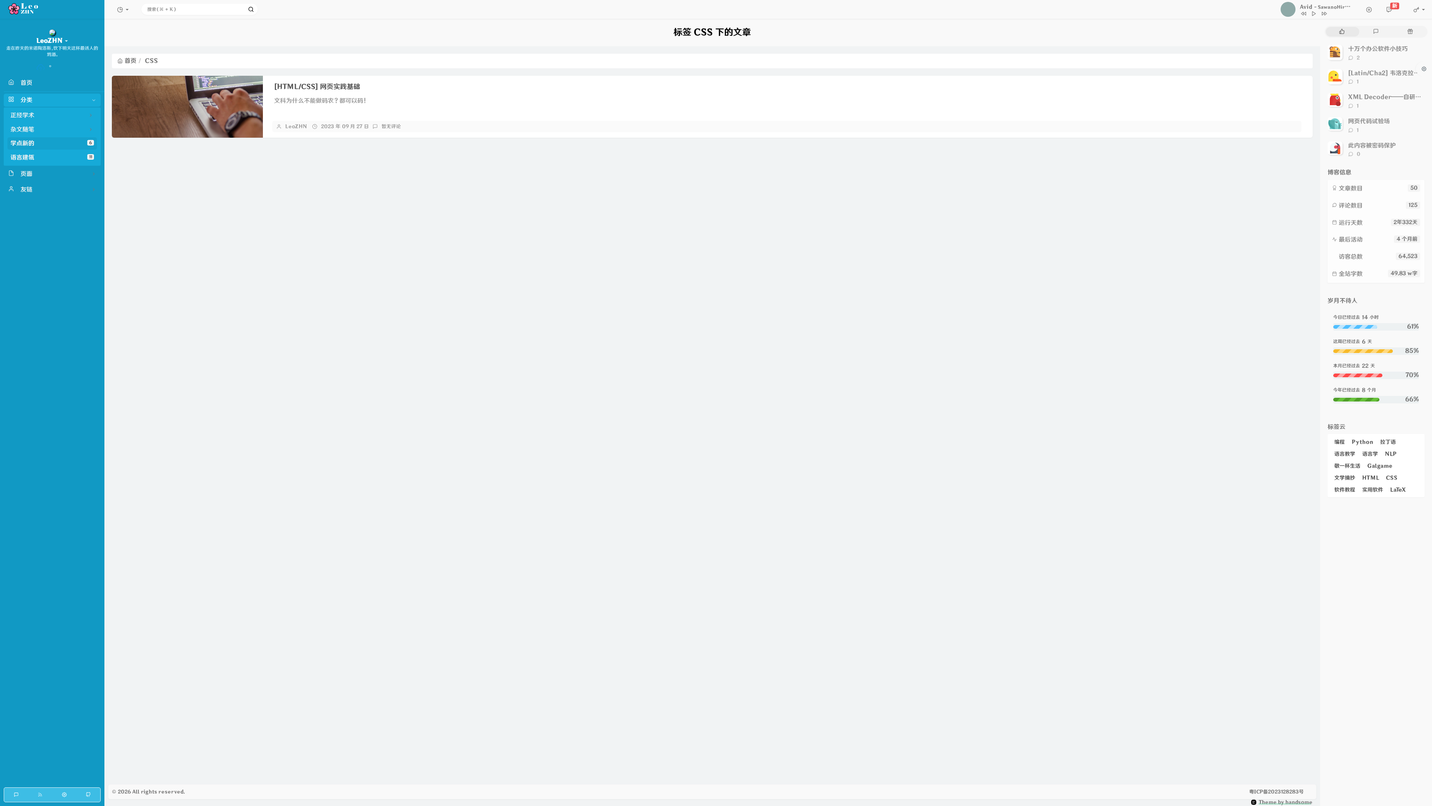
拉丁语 (1388, 442)
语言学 (1370, 454)
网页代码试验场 (1369, 121)
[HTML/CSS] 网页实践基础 (317, 87)
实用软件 (1372, 490)
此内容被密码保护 (1372, 145)
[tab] (1342, 31)
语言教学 (1344, 454)
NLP (1391, 454)
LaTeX (1398, 490)
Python (1362, 442)
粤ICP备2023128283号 (1276, 792)
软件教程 (1344, 490)
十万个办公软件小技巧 (1378, 49)
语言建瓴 (51, 157)
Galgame (1379, 466)
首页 (130, 61)
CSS (1391, 478)
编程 (1339, 442)
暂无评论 (391, 126)
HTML (1370, 478)
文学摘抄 (1344, 478)
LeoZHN (296, 126)
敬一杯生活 (1347, 466)
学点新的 (51, 143)
